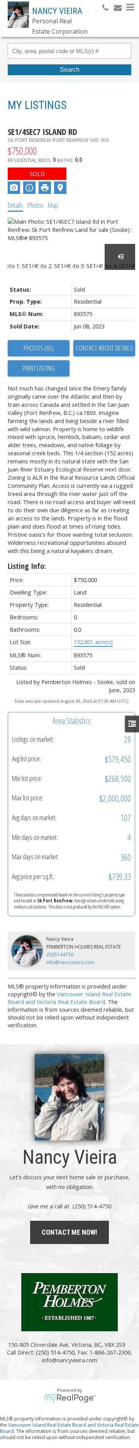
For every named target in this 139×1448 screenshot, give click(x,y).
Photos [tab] (35, 205)
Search (70, 69)
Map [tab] (53, 205)
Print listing (38, 368)
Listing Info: (27, 566)
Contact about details (104, 347)
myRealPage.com (70, 1398)
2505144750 (59, 954)
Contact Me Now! (69, 1232)
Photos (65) (39, 347)
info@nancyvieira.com (70, 962)
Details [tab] (15, 205)
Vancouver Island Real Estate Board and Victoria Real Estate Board (69, 998)
